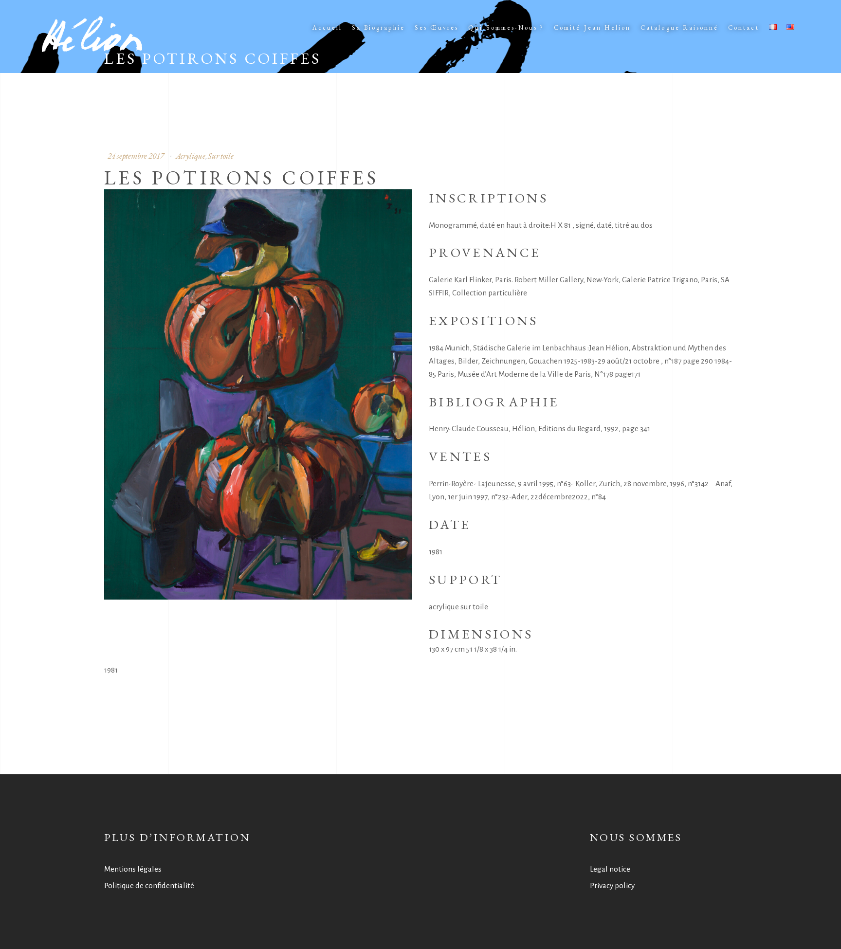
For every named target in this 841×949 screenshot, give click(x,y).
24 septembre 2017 (136, 155)
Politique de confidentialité (149, 885)
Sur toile (221, 155)
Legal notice (610, 869)
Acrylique (190, 155)
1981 (111, 670)
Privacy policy (612, 885)
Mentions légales (133, 869)
